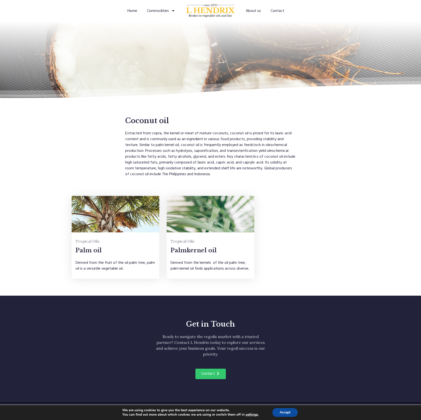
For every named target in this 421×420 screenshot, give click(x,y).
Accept (285, 412)
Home (132, 10)
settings (252, 414)
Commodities (158, 10)
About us (253, 10)
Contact (277, 10)
